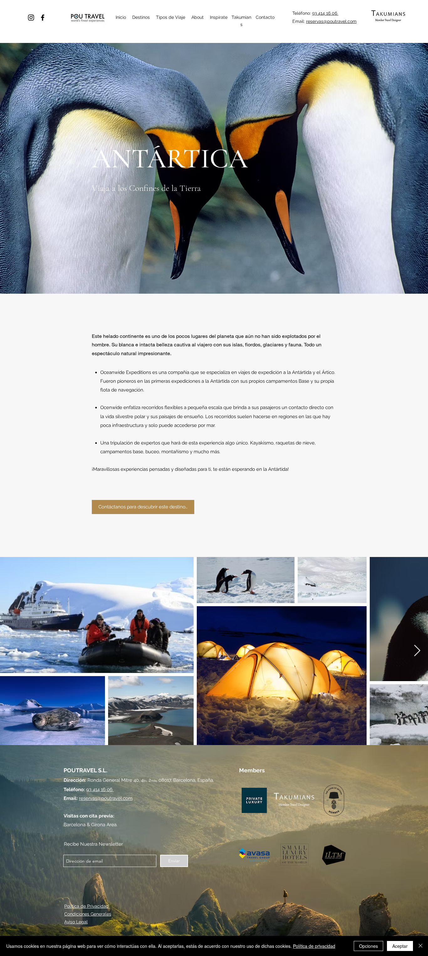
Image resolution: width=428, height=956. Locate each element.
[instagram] (31, 17)
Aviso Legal (76, 921)
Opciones (368, 946)
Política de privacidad (314, 946)
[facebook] (43, 17)
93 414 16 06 (325, 13)
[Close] (420, 946)
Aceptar (400, 946)
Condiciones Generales (87, 914)
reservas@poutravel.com (331, 21)
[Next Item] (417, 651)
